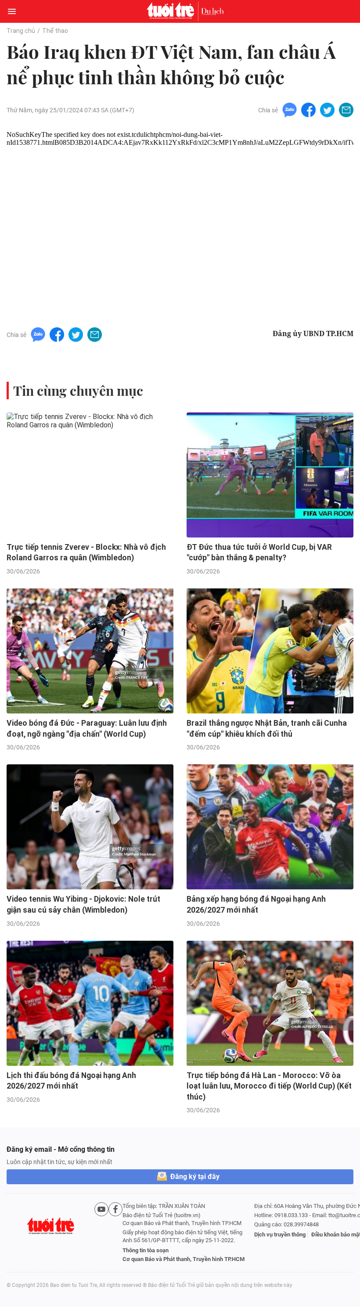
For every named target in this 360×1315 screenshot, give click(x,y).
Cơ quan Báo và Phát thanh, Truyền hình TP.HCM (183, 1259)
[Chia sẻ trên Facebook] (308, 109)
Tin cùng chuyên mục (78, 390)
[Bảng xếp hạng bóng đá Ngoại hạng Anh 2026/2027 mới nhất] (270, 826)
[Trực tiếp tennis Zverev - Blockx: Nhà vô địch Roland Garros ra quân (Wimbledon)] (90, 474)
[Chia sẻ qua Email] (346, 109)
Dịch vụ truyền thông (280, 1234)
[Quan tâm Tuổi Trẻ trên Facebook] (115, 1232)
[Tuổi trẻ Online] (172, 11)
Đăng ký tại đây (195, 1176)
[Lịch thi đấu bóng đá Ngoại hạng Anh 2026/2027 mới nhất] (90, 1003)
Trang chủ (21, 30)
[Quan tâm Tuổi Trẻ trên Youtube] (101, 1232)
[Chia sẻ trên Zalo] (289, 109)
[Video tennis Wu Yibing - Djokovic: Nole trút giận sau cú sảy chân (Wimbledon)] (90, 826)
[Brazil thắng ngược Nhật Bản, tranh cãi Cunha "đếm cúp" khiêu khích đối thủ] (270, 650)
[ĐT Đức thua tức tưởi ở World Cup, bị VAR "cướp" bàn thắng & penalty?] (270, 474)
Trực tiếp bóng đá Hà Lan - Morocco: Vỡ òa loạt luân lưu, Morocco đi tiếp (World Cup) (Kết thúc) (269, 1086)
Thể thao (55, 30)
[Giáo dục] (212, 11)
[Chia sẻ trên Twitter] (327, 109)
